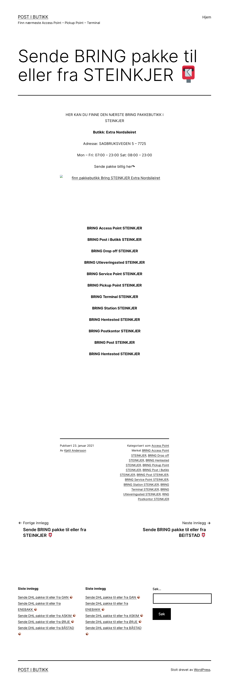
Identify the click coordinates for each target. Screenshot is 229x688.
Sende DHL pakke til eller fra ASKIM (45, 616)
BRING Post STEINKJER (152, 474)
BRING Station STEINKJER (141, 484)
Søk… (157, 589)
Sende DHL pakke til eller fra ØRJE (44, 622)
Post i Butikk (33, 16)
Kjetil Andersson (75, 450)
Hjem (206, 17)
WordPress (202, 670)
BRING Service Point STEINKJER (146, 479)
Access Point (160, 445)
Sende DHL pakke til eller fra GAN (43, 597)
